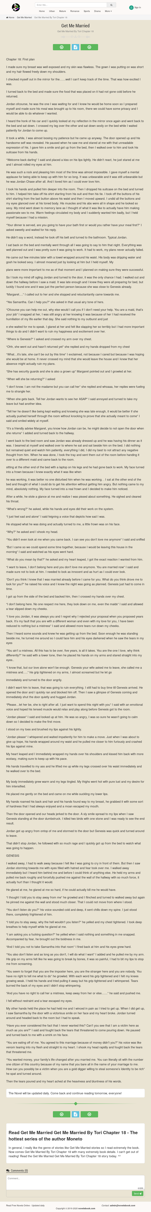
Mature (62, 11)
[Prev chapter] (61, 47)
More (107, 11)
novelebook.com (86, 1208)
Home (42, 11)
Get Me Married (24, 17)
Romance (74, 11)
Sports (87, 11)
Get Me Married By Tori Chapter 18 (50, 17)
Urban (52, 11)
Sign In (137, 7)
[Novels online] (16, 7)
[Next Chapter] (89, 47)
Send (136, 1193)
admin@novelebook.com (122, 1205)
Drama (97, 11)
